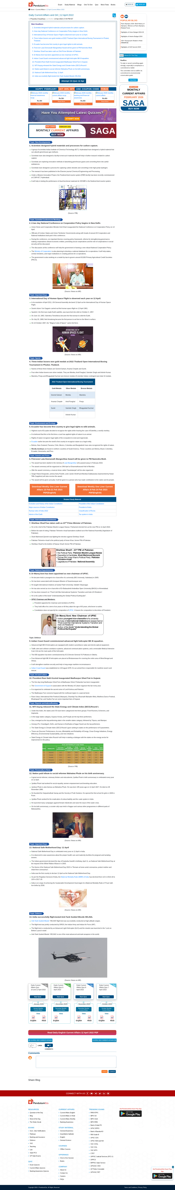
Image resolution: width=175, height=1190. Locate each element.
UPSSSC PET (95, 1172)
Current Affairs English (67, 1112)
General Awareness (66, 1131)
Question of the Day (36, 1112)
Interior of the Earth (35, 514)
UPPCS (93, 1159)
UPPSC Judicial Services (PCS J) (102, 1156)
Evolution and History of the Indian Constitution (45, 504)
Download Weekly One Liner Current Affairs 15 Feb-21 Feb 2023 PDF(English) (49, 490)
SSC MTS (94, 1150)
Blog (31, 1116)
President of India (85, 507)
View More (133, 80)
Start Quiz (37, 997)
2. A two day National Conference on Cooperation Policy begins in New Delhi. (60, 31)
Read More (39, 104)
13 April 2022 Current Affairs (103, 1040)
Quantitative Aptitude (67, 1134)
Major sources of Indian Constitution (42, 507)
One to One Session (67, 1158)
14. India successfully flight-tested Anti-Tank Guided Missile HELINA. (56, 76)
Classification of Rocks (87, 511)
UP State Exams (35, 1156)
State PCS (33, 1153)
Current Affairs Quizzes (37, 1168)
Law (31, 1149)
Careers (63, 1176)
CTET (92, 1153)
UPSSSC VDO (96, 1166)
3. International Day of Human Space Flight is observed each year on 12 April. (60, 35)
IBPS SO (94, 1116)
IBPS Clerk (94, 1119)
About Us (63, 1170)
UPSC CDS (94, 1138)
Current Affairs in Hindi (67, 1116)
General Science (65, 1140)
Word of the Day (35, 1119)
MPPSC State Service (98, 1163)
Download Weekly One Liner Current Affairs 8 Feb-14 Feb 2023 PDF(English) (95, 490)
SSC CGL (94, 1147)
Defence (32, 1140)
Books (113, 5)
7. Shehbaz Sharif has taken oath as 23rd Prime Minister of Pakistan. (57, 51)
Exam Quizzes (35, 1165)
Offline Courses (65, 1149)
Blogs (79, 5)
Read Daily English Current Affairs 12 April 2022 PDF (72, 1032)
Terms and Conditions (131, 1187)
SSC (31, 1143)
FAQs (62, 1179)
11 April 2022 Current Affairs (41, 1040)
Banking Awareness (66, 1122)
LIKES (40, 1045)
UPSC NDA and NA (97, 1141)
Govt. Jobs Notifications (38, 1131)
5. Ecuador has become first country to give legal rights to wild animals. (57, 44)
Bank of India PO (96, 1125)
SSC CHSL (94, 1144)
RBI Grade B (95, 1134)
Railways (33, 1134)
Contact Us (64, 1173)
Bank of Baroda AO (97, 1131)
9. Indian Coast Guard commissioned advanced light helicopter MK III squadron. (60, 58)
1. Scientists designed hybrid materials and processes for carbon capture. (58, 28)
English (62, 1137)
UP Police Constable (97, 1169)
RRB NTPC (94, 1112)
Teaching (33, 1146)
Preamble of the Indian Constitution (91, 504)
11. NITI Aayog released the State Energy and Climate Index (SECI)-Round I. (59, 65)
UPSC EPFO (95, 1128)
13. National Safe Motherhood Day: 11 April (47, 72)
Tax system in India (86, 514)
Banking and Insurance (37, 1137)
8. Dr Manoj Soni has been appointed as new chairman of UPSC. (55, 55)
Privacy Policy (142, 1187)
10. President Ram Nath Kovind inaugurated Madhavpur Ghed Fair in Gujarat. (60, 62)
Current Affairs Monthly (67, 1119)
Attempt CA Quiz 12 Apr (72, 81)
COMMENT (112, 1071)
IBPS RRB (94, 1122)
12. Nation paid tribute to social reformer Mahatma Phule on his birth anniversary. (61, 69)
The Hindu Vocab (35, 1122)
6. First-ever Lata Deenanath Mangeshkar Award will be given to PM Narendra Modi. (62, 48)
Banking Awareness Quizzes (39, 1171)
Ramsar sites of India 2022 (38, 511)
